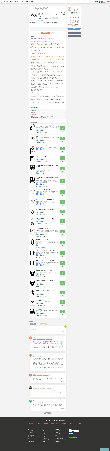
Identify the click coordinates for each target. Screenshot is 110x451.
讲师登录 (43, 432)
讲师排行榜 (57, 432)
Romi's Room (39, 300)
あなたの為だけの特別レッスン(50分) (44, 280)
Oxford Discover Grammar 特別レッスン (45, 125)
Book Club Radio (31, 441)
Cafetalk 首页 (30, 430)
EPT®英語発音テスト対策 (42, 228)
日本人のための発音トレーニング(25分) (45, 209)
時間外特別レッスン (40, 309)
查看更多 (59, 367)
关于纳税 (43, 441)
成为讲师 (43, 430)
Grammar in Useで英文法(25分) (43, 189)
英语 (33, 8)
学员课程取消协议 (31, 435)
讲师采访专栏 (44, 433)
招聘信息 (64, 423)
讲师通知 (43, 435)
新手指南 (11, 1)
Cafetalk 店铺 (58, 433)
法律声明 (46, 423)
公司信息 (31, 423)
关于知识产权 (44, 438)
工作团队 (38, 423)
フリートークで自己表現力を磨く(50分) (45, 260)
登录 (97, 1)
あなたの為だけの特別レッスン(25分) (44, 270)
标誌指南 (79, 423)
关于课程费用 (30, 432)
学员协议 (29, 433)
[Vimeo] (74, 437)
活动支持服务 (58, 436)
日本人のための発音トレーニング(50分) (45, 218)
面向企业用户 (30, 436)
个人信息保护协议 (59, 438)
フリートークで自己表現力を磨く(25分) (45, 250)
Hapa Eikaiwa (58, 441)
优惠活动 (31, 1)
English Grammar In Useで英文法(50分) (45, 199)
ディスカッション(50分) (41, 156)
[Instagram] (76, 437)
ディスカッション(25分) (41, 146)
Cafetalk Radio (31, 439)
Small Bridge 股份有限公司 (60, 439)
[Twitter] (72, 437)
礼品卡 (56, 435)
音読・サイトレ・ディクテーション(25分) (46, 136)
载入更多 (47, 413)
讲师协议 (43, 436)
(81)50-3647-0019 (74, 435)
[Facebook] (70, 437)
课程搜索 (16, 1)
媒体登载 (71, 423)
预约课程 (46, 32)
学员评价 (26, 1)
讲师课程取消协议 (45, 439)
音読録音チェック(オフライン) (43, 239)
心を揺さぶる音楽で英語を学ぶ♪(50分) (45, 290)
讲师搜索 (21, 1)
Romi (30, 7)
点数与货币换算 (55, 18)
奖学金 (29, 438)
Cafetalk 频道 (58, 430)
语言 (30, 8)
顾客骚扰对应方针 (55, 423)
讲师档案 (74, 28)
